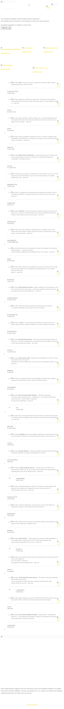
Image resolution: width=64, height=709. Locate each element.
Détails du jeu (5, 53)
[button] (29, 5)
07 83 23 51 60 (32, 705)
